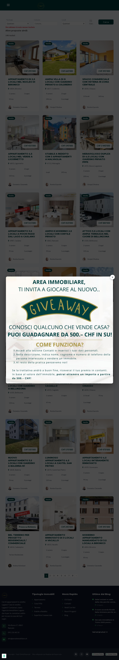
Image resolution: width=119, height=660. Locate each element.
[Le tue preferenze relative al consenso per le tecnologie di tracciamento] (4, 656)
